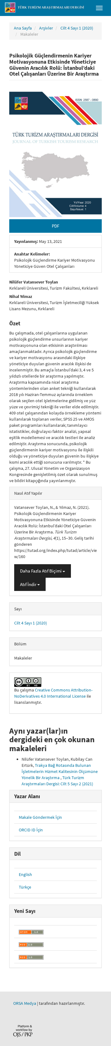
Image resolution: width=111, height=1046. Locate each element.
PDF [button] (55, 226)
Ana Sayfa (23, 28)
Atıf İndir (28, 584)
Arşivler (46, 28)
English (25, 874)
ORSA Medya (24, 1003)
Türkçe (25, 887)
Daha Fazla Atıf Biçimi (41, 571)
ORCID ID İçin (31, 830)
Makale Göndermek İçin (40, 817)
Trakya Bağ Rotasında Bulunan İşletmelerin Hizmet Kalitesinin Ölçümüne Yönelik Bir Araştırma (60, 771)
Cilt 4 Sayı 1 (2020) (76, 28)
